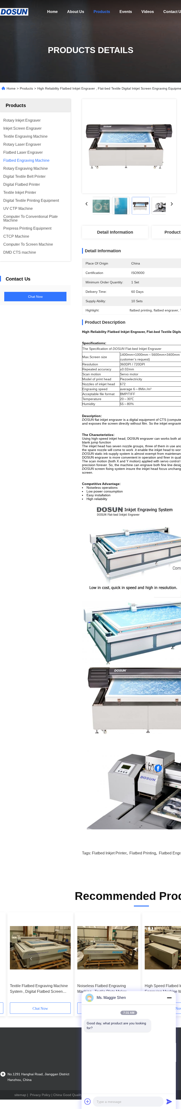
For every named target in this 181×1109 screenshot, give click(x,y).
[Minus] (169, 998)
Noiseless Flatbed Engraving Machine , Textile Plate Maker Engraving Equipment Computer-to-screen (106, 989)
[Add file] (87, 1101)
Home (52, 12)
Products (102, 12)
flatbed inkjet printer (109, 853)
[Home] (14, 12)
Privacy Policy (40, 1095)
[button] (31, 958)
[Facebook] (158, 768)
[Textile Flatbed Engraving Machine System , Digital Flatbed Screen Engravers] (40, 948)
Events (125, 12)
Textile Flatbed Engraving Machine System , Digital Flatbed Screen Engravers (39, 989)
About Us (75, 12)
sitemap (20, 1095)
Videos (147, 12)
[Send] (169, 1101)
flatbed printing (142, 853)
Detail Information (115, 232)
